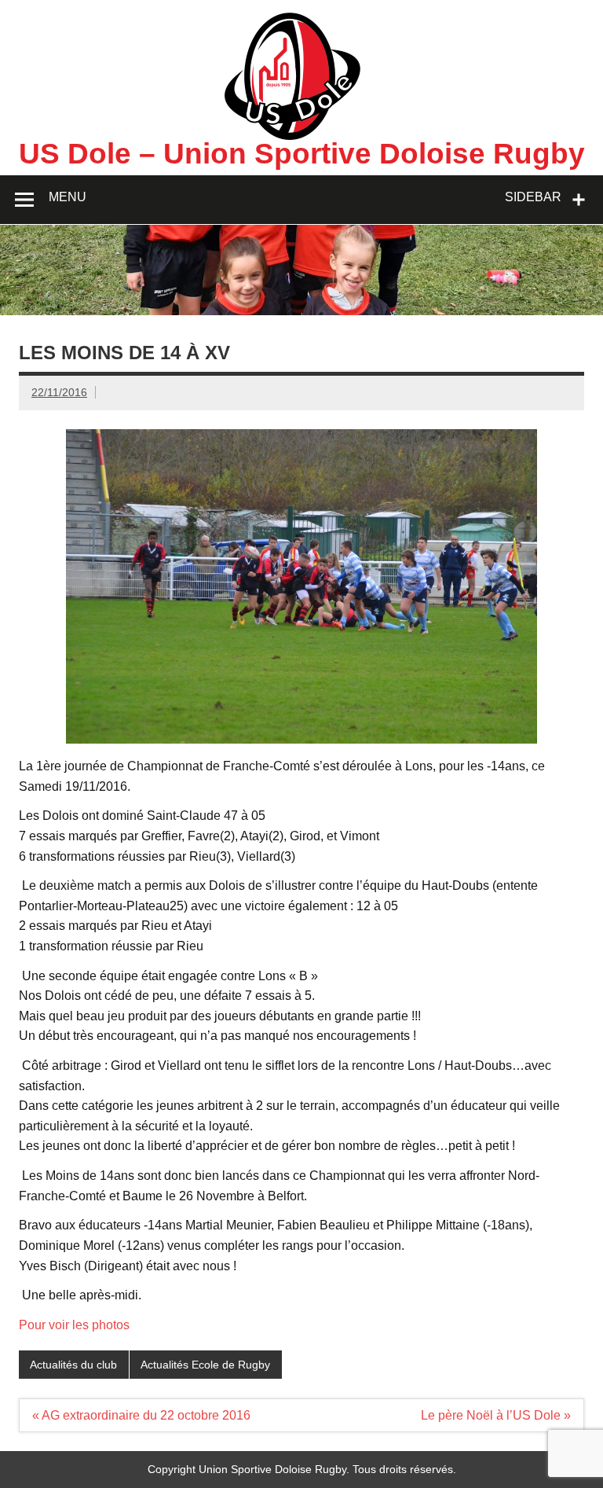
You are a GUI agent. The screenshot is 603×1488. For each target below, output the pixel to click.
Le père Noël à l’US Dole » (496, 1415)
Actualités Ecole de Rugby (205, 1364)
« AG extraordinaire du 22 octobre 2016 (141, 1415)
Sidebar (533, 197)
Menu (67, 197)
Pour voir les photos (74, 1325)
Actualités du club (73, 1364)
